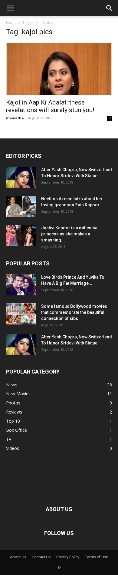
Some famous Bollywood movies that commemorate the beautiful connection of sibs (74, 312)
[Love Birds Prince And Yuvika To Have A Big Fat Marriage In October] (21, 284)
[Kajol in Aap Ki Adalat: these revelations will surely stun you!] (59, 68)
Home (11, 22)
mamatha (15, 118)
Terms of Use (96, 557)
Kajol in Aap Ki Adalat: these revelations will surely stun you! (50, 106)
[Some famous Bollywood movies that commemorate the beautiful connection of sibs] (21, 313)
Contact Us (41, 557)
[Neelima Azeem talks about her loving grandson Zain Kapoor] (21, 206)
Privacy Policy (67, 557)
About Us (18, 557)
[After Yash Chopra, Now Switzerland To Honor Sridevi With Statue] (21, 177)
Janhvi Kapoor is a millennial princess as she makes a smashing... (70, 233)
